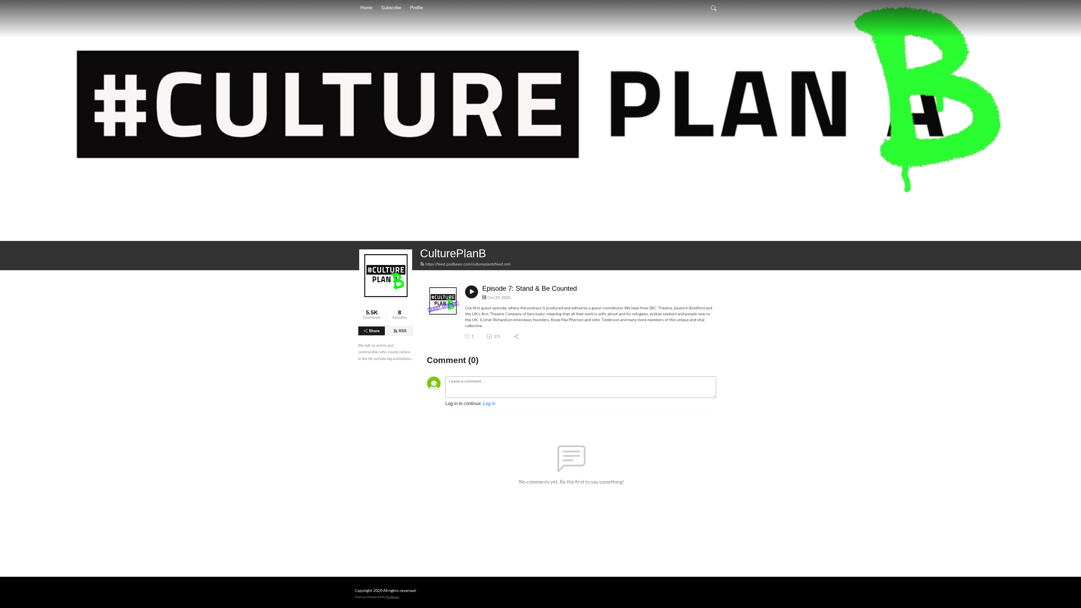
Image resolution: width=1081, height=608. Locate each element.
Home (366, 7)
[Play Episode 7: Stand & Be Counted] (471, 291)
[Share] (516, 336)
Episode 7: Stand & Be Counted (529, 288)
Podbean (392, 597)
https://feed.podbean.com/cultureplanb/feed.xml (467, 264)
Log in (489, 403)
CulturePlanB (453, 253)
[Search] (714, 8)
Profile (416, 7)
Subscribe (391, 7)
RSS (403, 330)
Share (374, 330)
